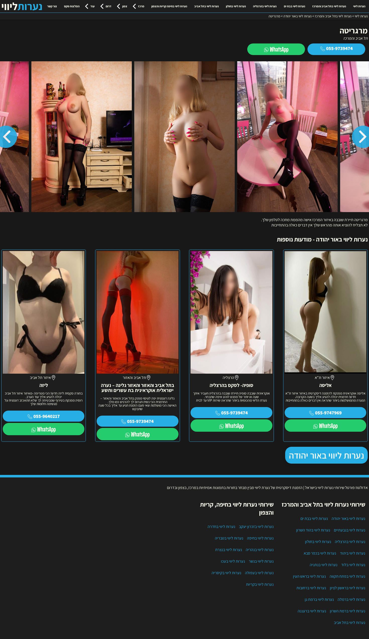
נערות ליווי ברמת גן (319, 599)
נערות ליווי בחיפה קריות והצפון (169, 6)
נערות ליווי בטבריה (229, 538)
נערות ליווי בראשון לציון (347, 588)
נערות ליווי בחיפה (260, 538)
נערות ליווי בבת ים (294, 6)
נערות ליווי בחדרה (221, 526)
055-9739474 (339, 48)
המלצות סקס (72, 6)
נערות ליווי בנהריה (260, 549)
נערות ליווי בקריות (260, 584)
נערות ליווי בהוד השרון (313, 530)
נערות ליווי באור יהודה (326, 455)
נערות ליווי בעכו (233, 561)
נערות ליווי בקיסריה (226, 572)
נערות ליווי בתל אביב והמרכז (329, 6)
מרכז (141, 6)
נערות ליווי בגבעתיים (349, 530)
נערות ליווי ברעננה (312, 611)
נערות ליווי (359, 6)
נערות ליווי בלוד (353, 564)
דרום (108, 6)
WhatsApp (279, 49)
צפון (124, 6)
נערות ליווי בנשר (261, 561)
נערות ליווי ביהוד (352, 553)
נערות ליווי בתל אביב (206, 6)
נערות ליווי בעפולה (259, 572)
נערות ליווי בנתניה (323, 564)
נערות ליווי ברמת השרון (347, 611)
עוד (92, 6)
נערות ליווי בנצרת (228, 549)
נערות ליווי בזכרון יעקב (256, 526)
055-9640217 (46, 416)
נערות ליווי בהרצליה (265, 6)
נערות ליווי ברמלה (351, 599)
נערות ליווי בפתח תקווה (347, 576)
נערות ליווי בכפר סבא (320, 553)
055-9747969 (328, 413)
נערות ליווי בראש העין (309, 576)
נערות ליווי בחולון (236, 6)
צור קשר (52, 6)
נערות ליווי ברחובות (311, 588)
